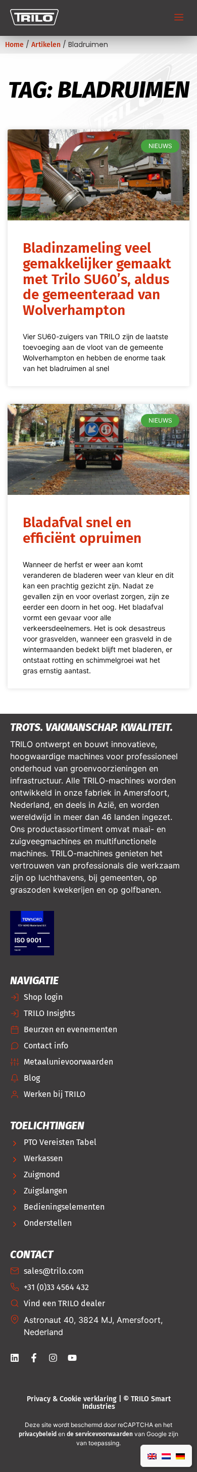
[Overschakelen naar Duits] (180, 1455)
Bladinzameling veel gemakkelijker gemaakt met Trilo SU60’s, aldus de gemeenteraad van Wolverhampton (97, 279)
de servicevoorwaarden (100, 1434)
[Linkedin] (14, 1357)
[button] (179, 18)
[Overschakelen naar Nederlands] (166, 1455)
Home (14, 44)
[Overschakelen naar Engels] (152, 1455)
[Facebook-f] (33, 1357)
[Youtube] (72, 1357)
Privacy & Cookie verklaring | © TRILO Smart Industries (99, 1403)
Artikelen (46, 44)
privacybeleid (38, 1434)
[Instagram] (53, 1357)
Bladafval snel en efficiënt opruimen (82, 530)
